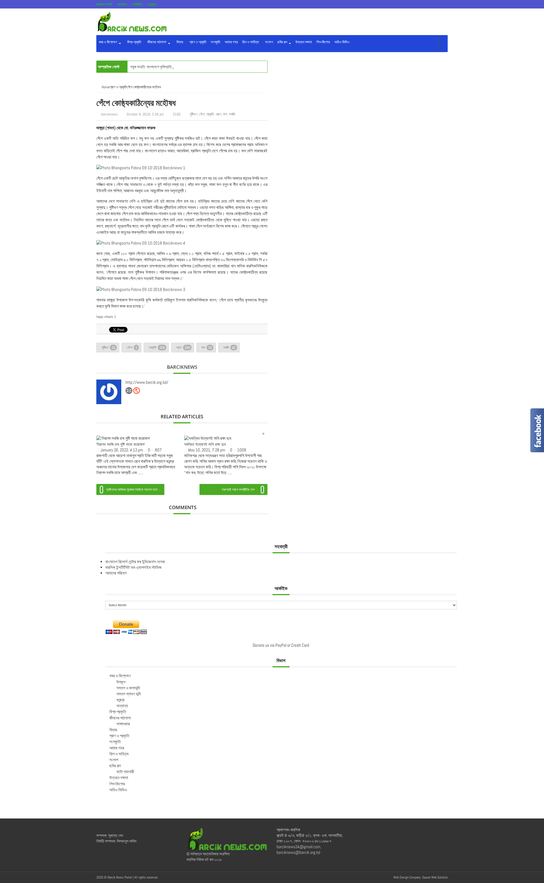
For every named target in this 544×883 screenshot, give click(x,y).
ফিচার (179, 42)
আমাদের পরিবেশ (116, 573)
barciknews (109, 114)
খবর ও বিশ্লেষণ (108, 42)
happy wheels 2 (106, 316)
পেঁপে (202, 114)
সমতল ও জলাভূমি (128, 688)
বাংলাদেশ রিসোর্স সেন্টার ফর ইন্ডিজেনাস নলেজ (135, 561)
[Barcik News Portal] (131, 21)
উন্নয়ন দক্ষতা (304, 42)
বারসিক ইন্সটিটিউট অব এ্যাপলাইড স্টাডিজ (133, 567)
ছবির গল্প (282, 42)
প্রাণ (218, 114)
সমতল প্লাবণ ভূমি (128, 693)
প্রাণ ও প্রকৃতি (197, 42)
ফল (225, 114)
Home (106, 87)
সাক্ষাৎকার (123, 723)
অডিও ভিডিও (341, 42)
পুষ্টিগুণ (193, 114)
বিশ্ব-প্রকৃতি (133, 42)
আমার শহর (231, 42)
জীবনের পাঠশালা (156, 42)
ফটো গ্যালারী (125, 771)
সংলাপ (268, 42)
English (152, 4)
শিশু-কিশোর (323, 42)
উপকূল (121, 682)
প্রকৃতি (210, 114)
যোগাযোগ (122, 4)
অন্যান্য (122, 705)
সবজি (232, 114)
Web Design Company (406, 877)
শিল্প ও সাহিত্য (250, 42)
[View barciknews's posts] (108, 392)
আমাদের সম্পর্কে (104, 4)
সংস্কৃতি (215, 42)
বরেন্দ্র (120, 699)
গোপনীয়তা (137, 4)
